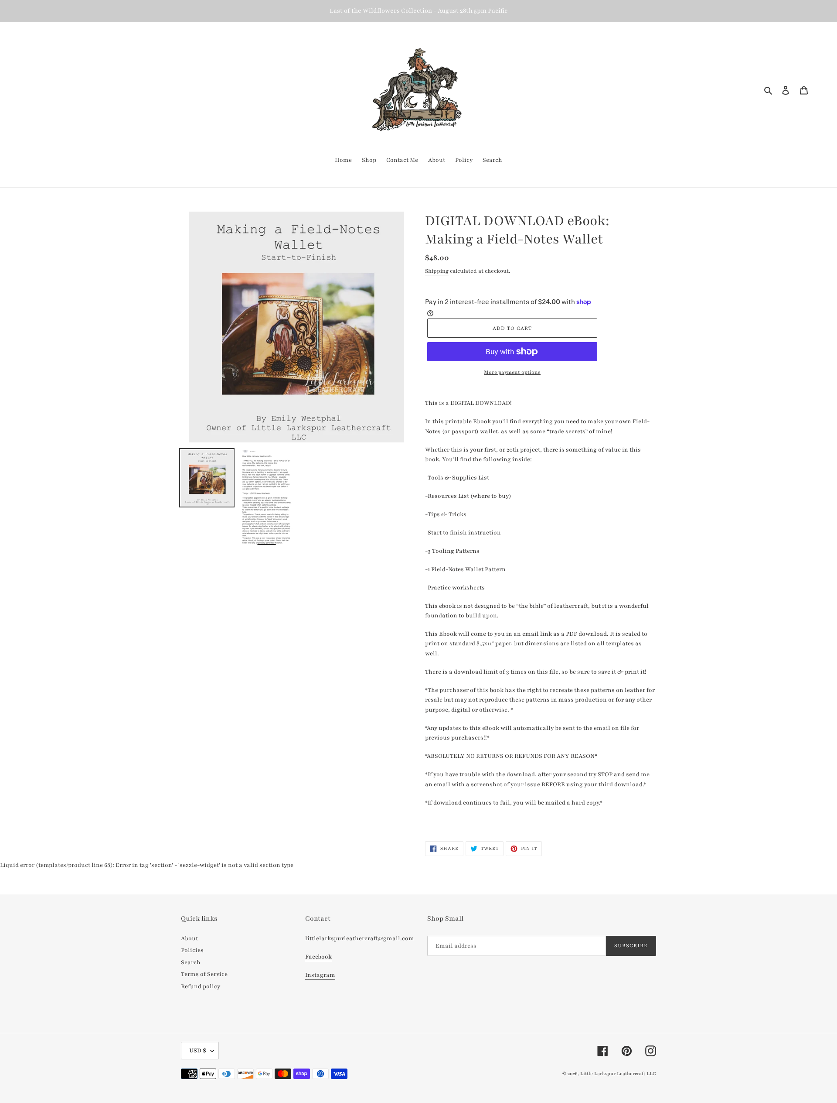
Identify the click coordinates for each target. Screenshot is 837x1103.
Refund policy (200, 986)
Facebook (318, 957)
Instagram (320, 975)
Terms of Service (204, 974)
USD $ (197, 1051)
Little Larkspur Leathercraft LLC (618, 1073)
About (189, 938)
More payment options (512, 372)
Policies (192, 950)
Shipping (437, 270)
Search (191, 962)
